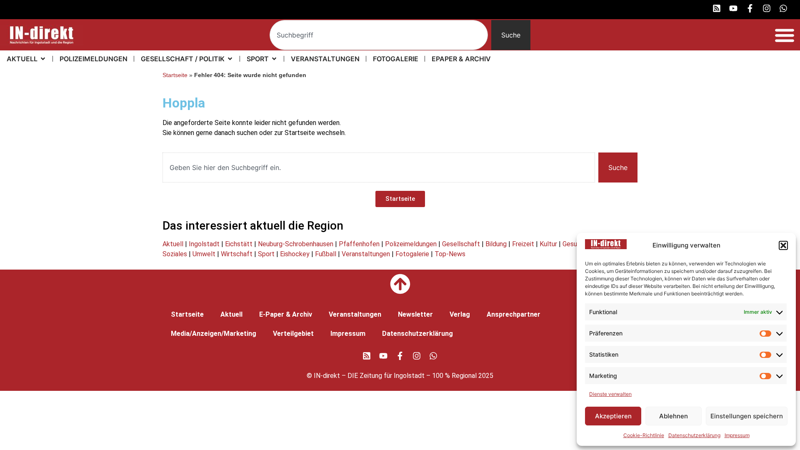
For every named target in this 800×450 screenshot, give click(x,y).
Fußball (325, 254)
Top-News (450, 254)
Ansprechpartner (513, 314)
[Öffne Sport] (274, 59)
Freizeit (523, 244)
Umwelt (203, 254)
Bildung (496, 244)
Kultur (548, 244)
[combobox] (379, 35)
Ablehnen (673, 416)
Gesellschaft (461, 244)
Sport (266, 254)
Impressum (737, 435)
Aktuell (172, 244)
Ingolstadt (204, 244)
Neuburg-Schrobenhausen (295, 244)
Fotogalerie (412, 254)
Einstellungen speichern (746, 416)
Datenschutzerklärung (694, 435)
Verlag (460, 314)
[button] (783, 245)
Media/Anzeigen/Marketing (213, 334)
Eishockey (295, 254)
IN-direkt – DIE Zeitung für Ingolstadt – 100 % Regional (395, 376)
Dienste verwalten (610, 394)
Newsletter (415, 314)
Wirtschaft (236, 254)
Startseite (175, 75)
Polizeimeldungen (411, 244)
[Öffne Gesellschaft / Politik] (230, 59)
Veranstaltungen (366, 254)
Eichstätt (238, 244)
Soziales (174, 254)
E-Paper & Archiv (285, 314)
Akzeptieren (613, 416)
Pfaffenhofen (359, 244)
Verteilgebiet (293, 334)
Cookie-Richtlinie (643, 435)
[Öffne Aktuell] (43, 59)
